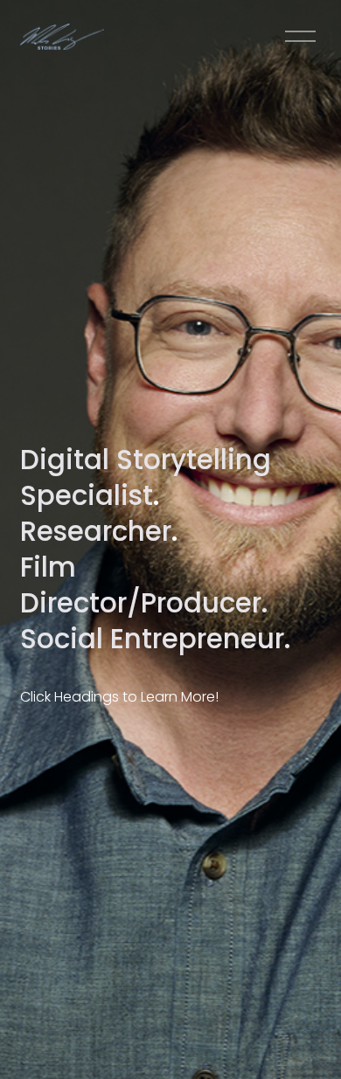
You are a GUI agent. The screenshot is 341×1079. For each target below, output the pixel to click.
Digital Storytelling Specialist (145, 477)
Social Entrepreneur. (155, 638)
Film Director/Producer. (144, 585)
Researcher (95, 531)
